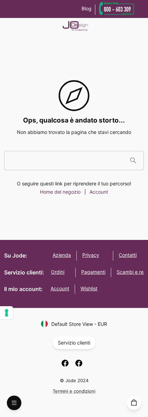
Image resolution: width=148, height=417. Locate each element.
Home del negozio (60, 192)
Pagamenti (93, 272)
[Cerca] (133, 160)
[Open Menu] (14, 403)
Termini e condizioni (74, 391)
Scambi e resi (132, 272)
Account (98, 192)
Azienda (62, 255)
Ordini (57, 272)
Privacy (90, 255)
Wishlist (89, 288)
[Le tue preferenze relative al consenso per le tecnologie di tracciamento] (6, 312)
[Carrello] (134, 403)
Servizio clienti (74, 343)
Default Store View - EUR (79, 324)
